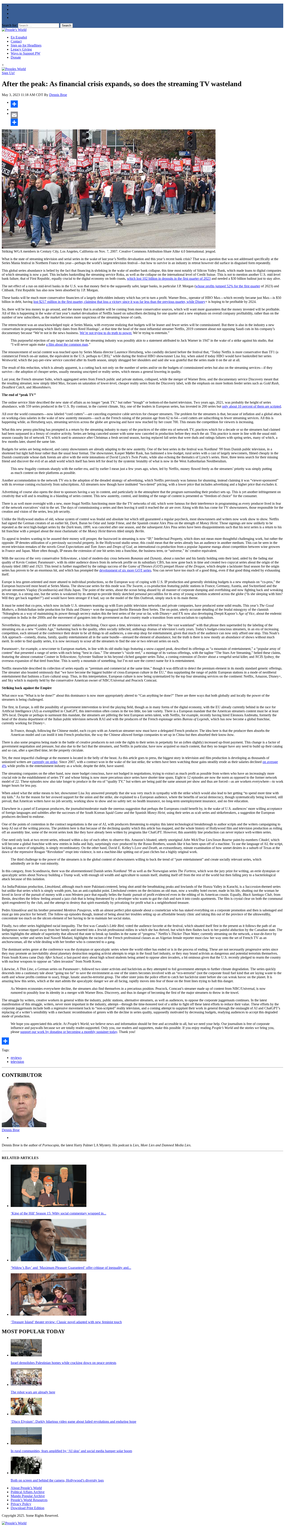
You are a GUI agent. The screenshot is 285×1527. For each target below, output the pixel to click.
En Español (19, 37)
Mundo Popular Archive (28, 1496)
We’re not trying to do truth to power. (106, 333)
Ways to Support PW (25, 53)
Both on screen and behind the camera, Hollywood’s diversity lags (57, 1480)
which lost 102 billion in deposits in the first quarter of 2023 (169, 278)
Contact (16, 41)
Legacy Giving (21, 49)
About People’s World (26, 1488)
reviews (16, 1058)
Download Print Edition (27, 1508)
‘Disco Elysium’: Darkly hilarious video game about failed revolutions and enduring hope (73, 1421)
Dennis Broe (58, 95)
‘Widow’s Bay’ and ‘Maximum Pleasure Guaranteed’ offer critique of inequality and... (71, 1268)
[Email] (147, 115)
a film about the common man (67, 344)
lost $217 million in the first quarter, (58, 302)
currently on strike (44, 762)
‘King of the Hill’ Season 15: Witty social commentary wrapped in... (58, 1213)
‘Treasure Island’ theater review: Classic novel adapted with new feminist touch (66, 1322)
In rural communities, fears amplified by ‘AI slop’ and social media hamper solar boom (71, 1451)
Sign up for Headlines (26, 45)
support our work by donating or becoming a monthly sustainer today (68, 1032)
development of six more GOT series (125, 570)
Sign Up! (8, 73)
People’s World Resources (29, 1500)
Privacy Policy (21, 1504)
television (17, 1062)
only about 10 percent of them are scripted (251, 406)
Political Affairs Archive (28, 1492)
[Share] (147, 104)
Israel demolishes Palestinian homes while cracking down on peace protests (63, 1363)
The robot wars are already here (33, 1392)
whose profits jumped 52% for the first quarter (227, 286)
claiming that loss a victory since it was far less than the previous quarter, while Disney (144, 302)
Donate (16, 57)
